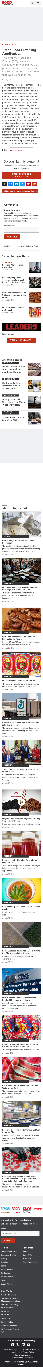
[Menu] (38, 3)
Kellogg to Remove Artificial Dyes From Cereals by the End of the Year (20, 1045)
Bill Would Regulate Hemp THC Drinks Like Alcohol (21, 908)
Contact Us (15, 1352)
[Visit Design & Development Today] (5, 1209)
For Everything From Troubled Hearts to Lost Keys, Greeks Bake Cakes (13, 280)
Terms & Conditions (23, 1355)
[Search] (32, 3)
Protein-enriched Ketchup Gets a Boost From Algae (19, 861)
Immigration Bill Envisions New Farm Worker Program (13, 402)
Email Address (11, 225)
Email (3, 1229)
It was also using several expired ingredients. (21, 824)
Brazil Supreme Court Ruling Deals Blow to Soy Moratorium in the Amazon (21, 952)
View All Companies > (21, 340)
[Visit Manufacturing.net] (16, 1212)
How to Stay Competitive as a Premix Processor (18, 542)
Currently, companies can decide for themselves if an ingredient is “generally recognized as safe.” (19, 1005)
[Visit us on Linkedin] (23, 1344)
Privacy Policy (28, 1352)
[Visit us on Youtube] (28, 1344)
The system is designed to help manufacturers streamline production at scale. (21, 1185)
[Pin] (28, 184)
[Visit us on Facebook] (12, 1344)
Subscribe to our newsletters (21, 175)
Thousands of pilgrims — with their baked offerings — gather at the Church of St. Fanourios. (19, 595)
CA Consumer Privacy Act (22, 1358)
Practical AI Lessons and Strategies (13, 266)
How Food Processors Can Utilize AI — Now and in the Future (14, 295)
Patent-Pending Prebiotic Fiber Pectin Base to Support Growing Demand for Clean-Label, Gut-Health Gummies (19, 1178)
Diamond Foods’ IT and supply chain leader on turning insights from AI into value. (21, 643)
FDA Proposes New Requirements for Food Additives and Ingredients (19, 999)
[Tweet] (22, 184)
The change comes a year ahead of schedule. (21, 1050)
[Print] (4, 184)
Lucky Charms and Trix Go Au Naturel (13, 309)
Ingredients (9, 44)
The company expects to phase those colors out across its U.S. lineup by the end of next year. (20, 730)
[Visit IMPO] (37, 1209)
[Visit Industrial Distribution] (5, 1212)
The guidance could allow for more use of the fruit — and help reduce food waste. (21, 1092)
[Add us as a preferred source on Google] (34, 184)
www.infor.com (15, 150)
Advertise (25, 1349)
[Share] (10, 184)
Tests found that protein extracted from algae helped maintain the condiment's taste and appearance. (21, 868)
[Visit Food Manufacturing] (16, 1209)
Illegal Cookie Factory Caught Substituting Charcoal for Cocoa (21, 820)
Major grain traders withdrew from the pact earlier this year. (19, 957)
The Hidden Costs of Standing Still (13, 418)
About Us (35, 1349)
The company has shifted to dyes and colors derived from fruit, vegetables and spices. (20, 685)
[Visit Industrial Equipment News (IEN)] (27, 1208)
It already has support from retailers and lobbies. (19, 913)
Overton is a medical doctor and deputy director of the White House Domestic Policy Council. (20, 777)
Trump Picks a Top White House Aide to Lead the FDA (20, 770)
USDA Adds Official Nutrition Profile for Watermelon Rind (20, 1087)
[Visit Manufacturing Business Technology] (27, 1212)
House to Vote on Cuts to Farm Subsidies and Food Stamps (14, 369)
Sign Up (8, 1240)
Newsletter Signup (11, 1349)
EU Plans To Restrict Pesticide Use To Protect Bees (13, 386)
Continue (12, 237)
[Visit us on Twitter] (18, 1344)
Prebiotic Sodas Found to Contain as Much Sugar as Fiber (21, 1131)
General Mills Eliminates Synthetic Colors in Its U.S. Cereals (20, 724)
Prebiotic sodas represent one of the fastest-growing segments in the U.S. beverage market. (21, 1138)
